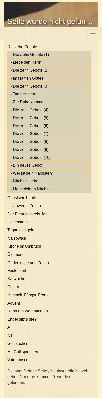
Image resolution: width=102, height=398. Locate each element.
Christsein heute (21, 198)
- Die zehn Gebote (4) (29, 110)
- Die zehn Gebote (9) (29, 149)
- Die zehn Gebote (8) (29, 141)
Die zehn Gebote (22, 47)
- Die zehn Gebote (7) (29, 134)
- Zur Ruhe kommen (28, 102)
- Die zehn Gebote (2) (29, 70)
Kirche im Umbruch (24, 246)
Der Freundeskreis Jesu (28, 214)
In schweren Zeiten (24, 206)
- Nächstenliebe (24, 181)
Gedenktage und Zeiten (28, 263)
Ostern (13, 287)
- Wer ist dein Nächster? (32, 173)
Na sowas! (16, 238)
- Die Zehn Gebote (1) (30, 54)
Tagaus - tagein (20, 230)
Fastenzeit (16, 270)
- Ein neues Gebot (26, 165)
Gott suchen (17, 343)
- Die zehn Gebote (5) (29, 118)
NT (10, 335)
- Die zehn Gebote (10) (31, 157)
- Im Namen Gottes (27, 78)
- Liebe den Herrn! (26, 62)
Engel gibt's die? (22, 319)
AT (9, 327)
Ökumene (16, 254)
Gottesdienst (18, 222)
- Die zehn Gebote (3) (29, 86)
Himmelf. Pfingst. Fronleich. (31, 295)
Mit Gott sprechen (22, 352)
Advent (13, 303)
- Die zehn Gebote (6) (29, 126)
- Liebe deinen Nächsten (32, 189)
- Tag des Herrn (24, 94)
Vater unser (17, 360)
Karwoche (16, 279)
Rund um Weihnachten (27, 311)
